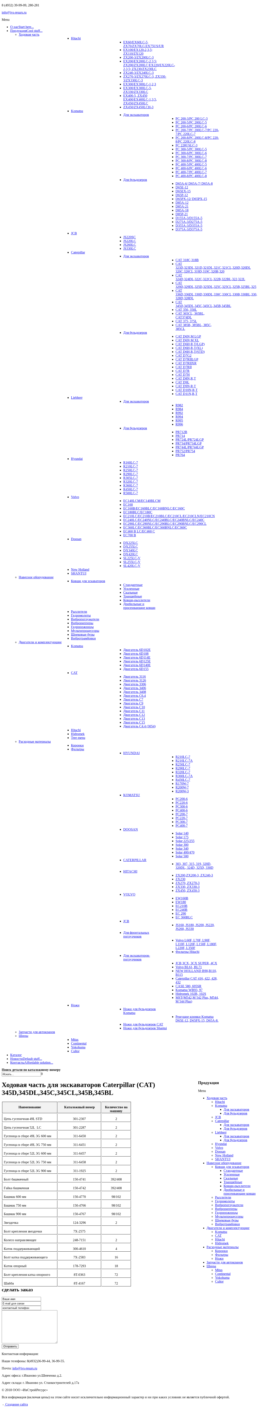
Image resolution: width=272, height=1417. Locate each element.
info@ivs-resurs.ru (14, 12)
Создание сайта (16, 1404)
